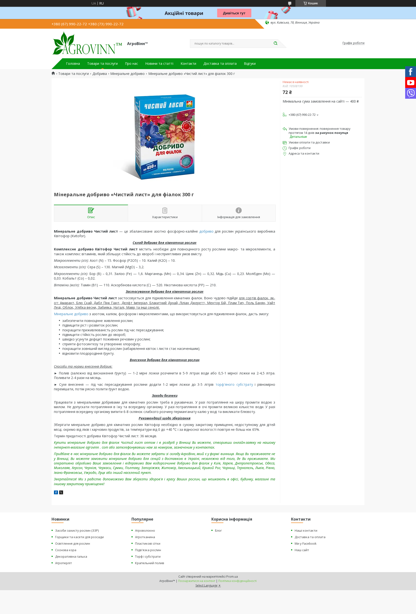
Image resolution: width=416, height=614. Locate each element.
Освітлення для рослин (72, 543)
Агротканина (145, 537)
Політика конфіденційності (237, 581)
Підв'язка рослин (148, 550)
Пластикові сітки (147, 543)
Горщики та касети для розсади (79, 537)
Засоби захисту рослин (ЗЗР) (77, 530)
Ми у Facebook (306, 543)
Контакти (188, 63)
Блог (218, 530)
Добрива (99, 74)
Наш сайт (302, 550)
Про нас (131, 63)
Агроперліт (63, 563)
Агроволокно (145, 530)
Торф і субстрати (148, 556)
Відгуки (250, 63)
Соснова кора (65, 550)
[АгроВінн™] (87, 43)
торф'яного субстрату (234, 384)
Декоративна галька (71, 556)
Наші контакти (306, 530)
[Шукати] (275, 43)
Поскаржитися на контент (196, 581)
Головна (73, 63)
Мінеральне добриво (127, 74)
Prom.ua (232, 577)
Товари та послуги (102, 63)
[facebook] (56, 493)
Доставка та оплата (220, 63)
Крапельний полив (149, 563)
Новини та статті (159, 63)
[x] (61, 493)
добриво (206, 231)
